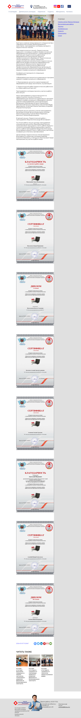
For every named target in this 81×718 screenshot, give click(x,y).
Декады (60, 26)
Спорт (60, 35)
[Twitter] (38, 643)
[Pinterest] (44, 643)
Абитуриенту (60, 11)
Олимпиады (62, 33)
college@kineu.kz (64, 707)
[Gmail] (47, 643)
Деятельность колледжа (27, 11)
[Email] (50, 643)
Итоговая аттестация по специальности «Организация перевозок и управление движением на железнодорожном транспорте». (34, 674)
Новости (61, 31)
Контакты (69, 11)
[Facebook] (35, 643)
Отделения (41, 11)
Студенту (51, 11)
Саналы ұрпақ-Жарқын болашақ (68, 22)
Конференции (63, 29)
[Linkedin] (41, 643)
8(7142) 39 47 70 (43, 8)
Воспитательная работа (66, 24)
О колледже (13, 11)
